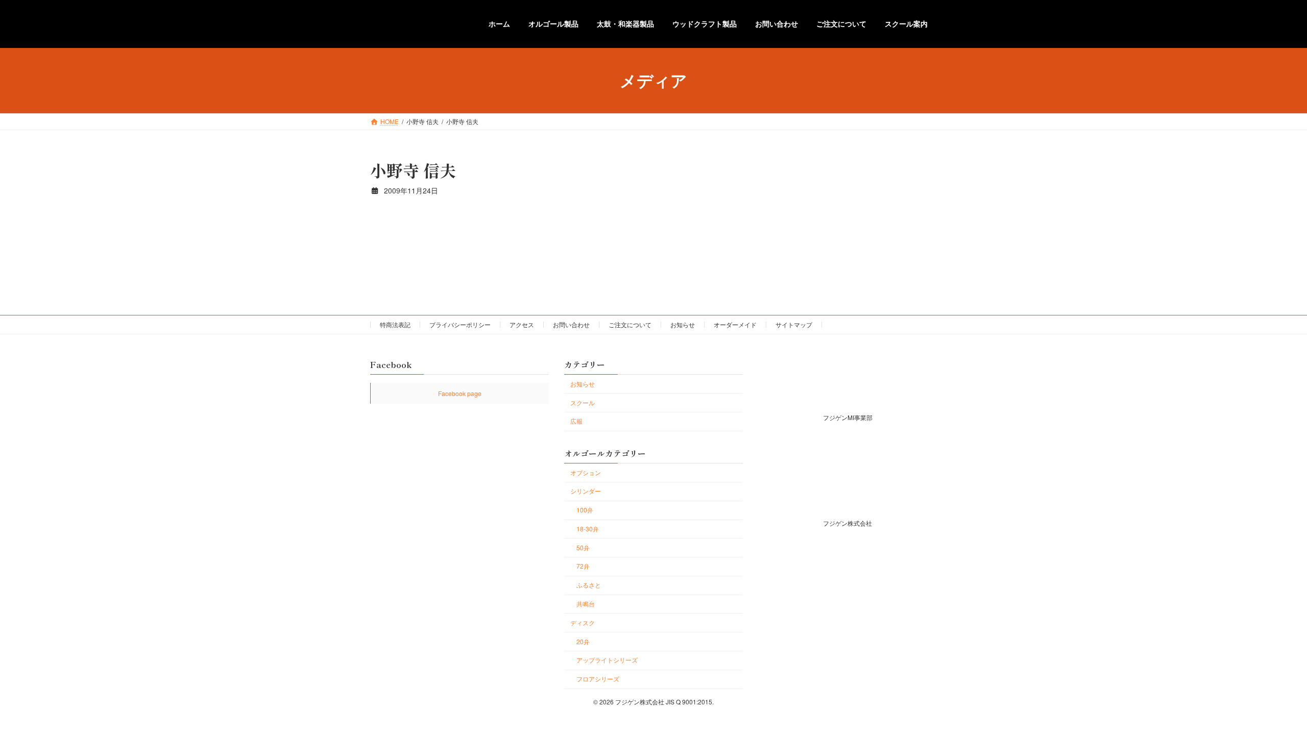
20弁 (583, 640)
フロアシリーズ (597, 678)
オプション (585, 472)
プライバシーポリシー (460, 324)
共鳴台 (585, 603)
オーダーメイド (735, 324)
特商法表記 (395, 324)
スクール (582, 402)
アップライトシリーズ (607, 659)
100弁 (584, 509)
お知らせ (682, 324)
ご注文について (630, 324)
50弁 (583, 547)
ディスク (582, 622)
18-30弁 (587, 528)
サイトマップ (794, 324)
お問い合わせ (571, 324)
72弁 (583, 565)
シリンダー (585, 490)
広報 (576, 420)
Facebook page (459, 393)
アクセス (522, 324)
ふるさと (588, 584)
